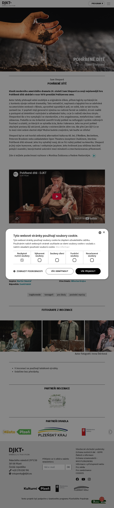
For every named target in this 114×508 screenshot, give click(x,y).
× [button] (104, 232)
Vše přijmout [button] (88, 271)
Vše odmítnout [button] (59, 271)
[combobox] (100, 232)
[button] (28, 271)
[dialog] (57, 254)
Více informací (62, 247)
